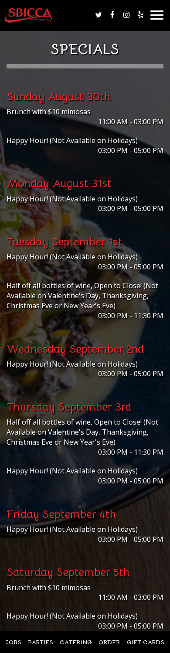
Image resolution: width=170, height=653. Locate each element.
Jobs (13, 642)
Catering (76, 642)
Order (109, 642)
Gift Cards (145, 642)
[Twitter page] (98, 15)
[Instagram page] (126, 15)
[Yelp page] (140, 15)
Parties (40, 642)
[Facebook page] (112, 15)
